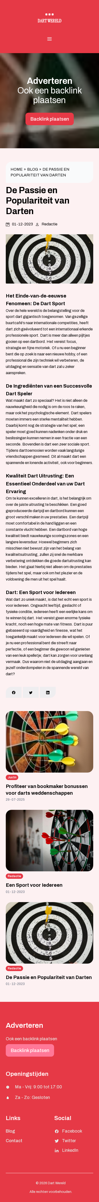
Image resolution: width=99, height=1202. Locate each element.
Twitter (69, 1140)
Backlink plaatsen (49, 119)
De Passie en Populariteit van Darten (49, 977)
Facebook (72, 1131)
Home (17, 169)
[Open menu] (49, 38)
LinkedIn (70, 1150)
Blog (32, 169)
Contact (14, 1140)
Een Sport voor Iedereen (34, 885)
